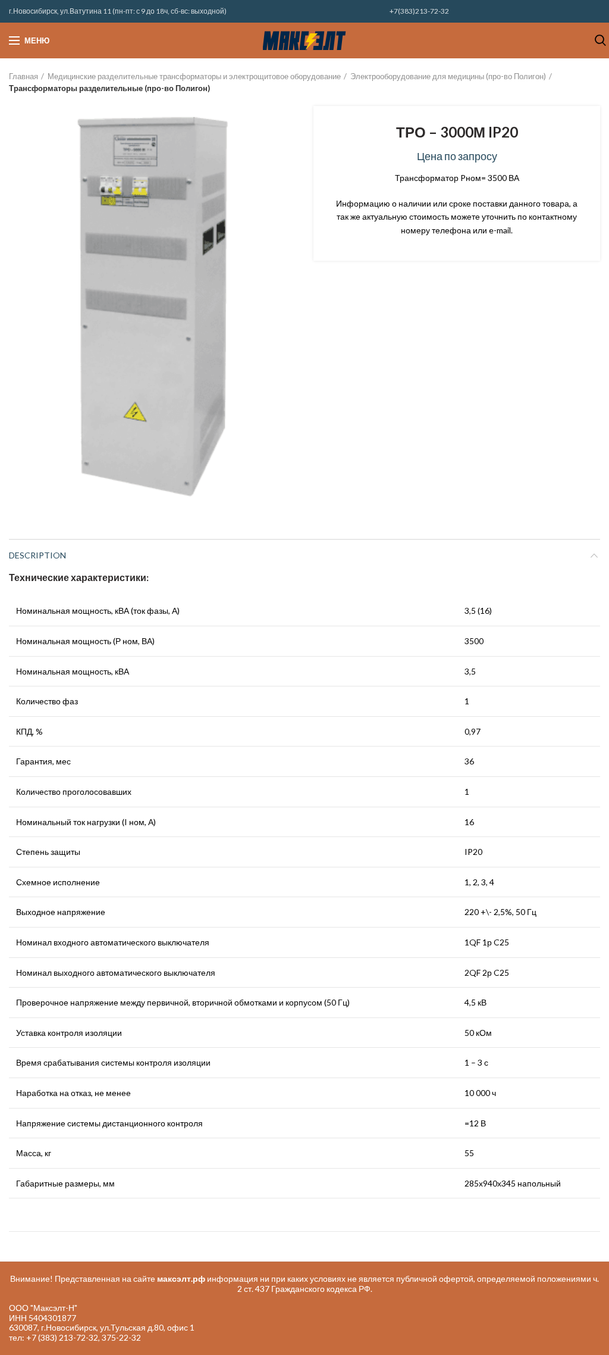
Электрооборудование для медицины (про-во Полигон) (448, 76)
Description (37, 555)
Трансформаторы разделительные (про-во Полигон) (109, 88)
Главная (23, 76)
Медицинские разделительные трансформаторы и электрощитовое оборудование (194, 76)
